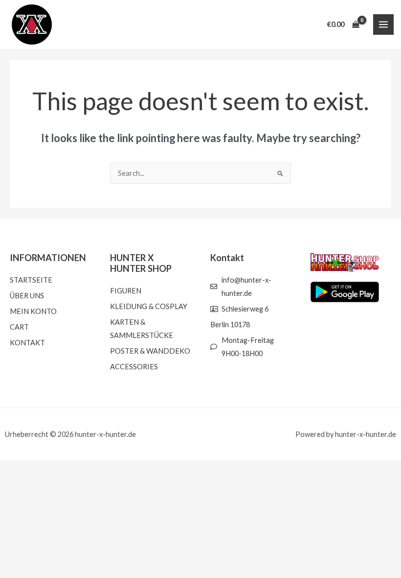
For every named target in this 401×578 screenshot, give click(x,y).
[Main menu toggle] (383, 24)
